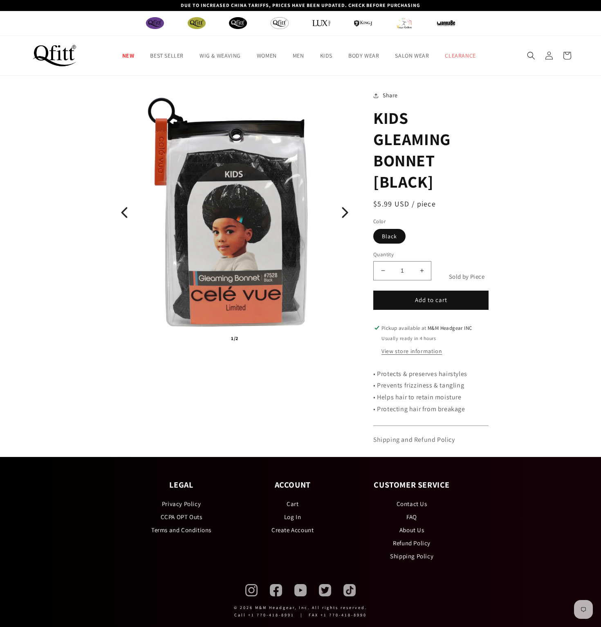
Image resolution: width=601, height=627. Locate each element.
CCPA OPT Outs (181, 517)
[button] (131, 55)
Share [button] (390, 95)
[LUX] (321, 23)
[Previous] (124, 212)
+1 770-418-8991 (271, 615)
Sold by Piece (466, 276)
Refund (425, 439)
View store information (411, 351)
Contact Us (412, 504)
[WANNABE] (446, 23)
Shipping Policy (411, 556)
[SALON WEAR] (404, 23)
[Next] (345, 212)
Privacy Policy (181, 504)
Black (389, 236)
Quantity (383, 254)
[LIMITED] (280, 23)
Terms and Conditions (181, 530)
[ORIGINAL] (155, 23)
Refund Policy (412, 543)
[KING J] (363, 23)
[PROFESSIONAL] (238, 23)
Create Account (292, 530)
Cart (292, 504)
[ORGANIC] (197, 23)
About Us (411, 530)
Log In (292, 517)
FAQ (411, 517)
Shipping (386, 439)
